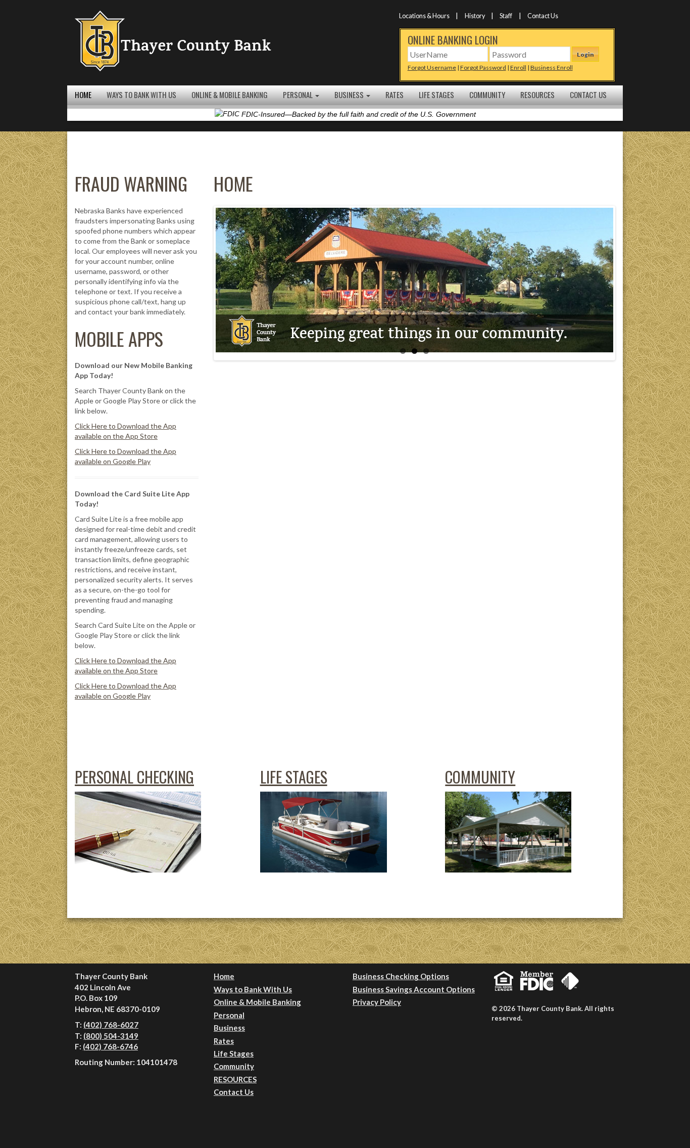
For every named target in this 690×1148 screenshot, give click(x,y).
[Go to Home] (173, 40)
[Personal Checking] (138, 831)
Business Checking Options (401, 976)
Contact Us (542, 16)
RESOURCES (537, 94)
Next (628, 283)
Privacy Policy (377, 1001)
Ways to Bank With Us (141, 94)
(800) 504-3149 (110, 1035)
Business (349, 94)
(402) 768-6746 (110, 1046)
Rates (394, 94)
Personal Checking (134, 776)
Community (487, 94)
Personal (298, 94)
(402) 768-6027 (110, 1024)
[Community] (508, 831)
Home (83, 94)
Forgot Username (432, 67)
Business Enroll (551, 67)
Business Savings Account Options (414, 989)
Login (585, 54)
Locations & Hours (424, 16)
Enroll (518, 67)
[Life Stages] (323, 831)
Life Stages (436, 94)
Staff (506, 16)
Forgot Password (483, 67)
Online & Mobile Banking (229, 94)
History (475, 16)
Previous (200, 283)
